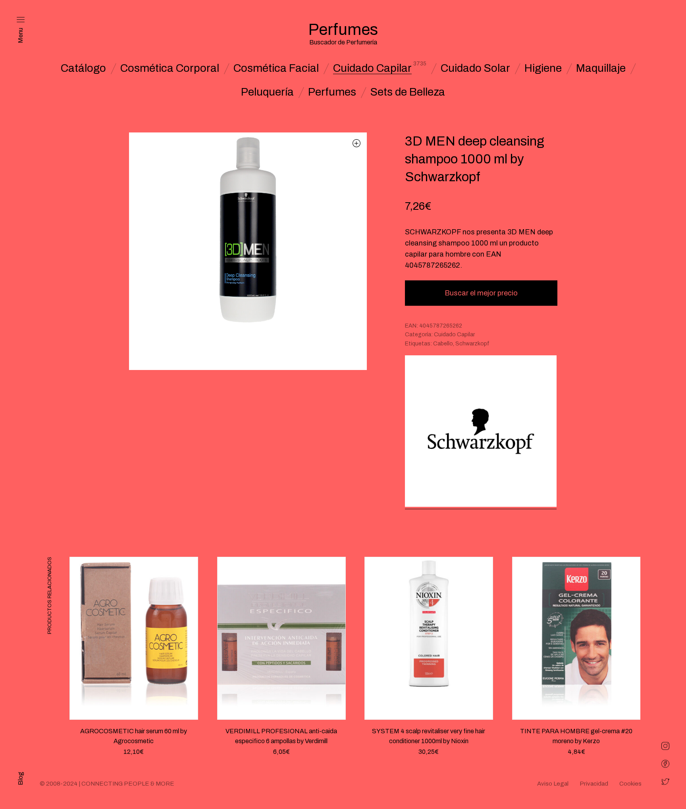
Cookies (630, 783)
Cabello (443, 344)
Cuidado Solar (475, 68)
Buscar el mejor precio (481, 293)
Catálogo (83, 68)
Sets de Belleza (407, 92)
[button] (357, 143)
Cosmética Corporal (169, 68)
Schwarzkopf (472, 344)
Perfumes (332, 92)
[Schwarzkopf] (481, 432)
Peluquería (267, 92)
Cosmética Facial (276, 68)
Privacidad (594, 783)
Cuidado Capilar (372, 68)
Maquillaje (601, 68)
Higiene (543, 68)
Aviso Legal (552, 783)
